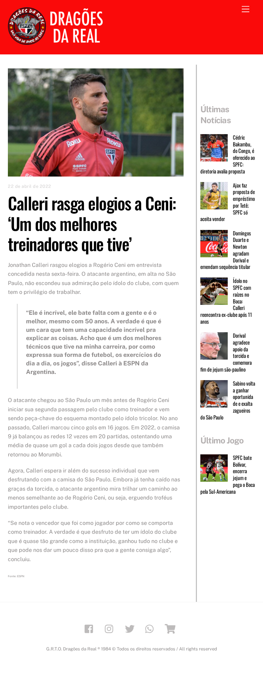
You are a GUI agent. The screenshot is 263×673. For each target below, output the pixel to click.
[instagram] (110, 628)
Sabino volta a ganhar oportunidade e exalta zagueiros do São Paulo (227, 400)
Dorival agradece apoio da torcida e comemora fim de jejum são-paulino (226, 352)
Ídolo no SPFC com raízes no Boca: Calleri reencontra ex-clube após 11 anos (226, 301)
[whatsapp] (151, 628)
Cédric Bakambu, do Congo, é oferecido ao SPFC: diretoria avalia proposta (227, 154)
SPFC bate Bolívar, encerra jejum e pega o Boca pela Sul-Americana (227, 474)
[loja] (171, 628)
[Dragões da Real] (57, 42)
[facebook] (90, 628)
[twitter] (131, 628)
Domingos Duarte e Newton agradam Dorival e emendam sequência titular (225, 250)
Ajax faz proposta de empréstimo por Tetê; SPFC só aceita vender (227, 202)
